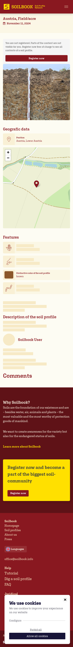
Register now (36, 58)
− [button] (8, 158)
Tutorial (11, 573)
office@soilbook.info (18, 559)
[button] (66, 6)
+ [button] (8, 152)
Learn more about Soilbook (22, 446)
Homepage (11, 525)
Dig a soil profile (18, 579)
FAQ (7, 584)
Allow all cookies (37, 636)
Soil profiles (12, 530)
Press (8, 539)
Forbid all (36, 629)
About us (10, 534)
